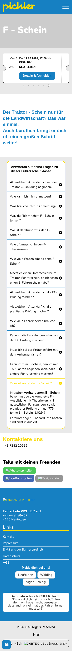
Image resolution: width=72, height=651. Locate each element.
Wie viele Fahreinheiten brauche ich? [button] (32, 323)
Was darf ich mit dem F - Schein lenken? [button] (32, 218)
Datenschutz (11, 556)
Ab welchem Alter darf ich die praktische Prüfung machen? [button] (30, 309)
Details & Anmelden (37, 75)
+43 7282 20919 (15, 446)
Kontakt (8, 537)
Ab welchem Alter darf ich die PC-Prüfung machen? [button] (33, 294)
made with (14, 644)
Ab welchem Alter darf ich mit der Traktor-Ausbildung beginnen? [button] (33, 184)
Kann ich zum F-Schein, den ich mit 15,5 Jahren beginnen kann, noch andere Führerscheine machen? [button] (34, 369)
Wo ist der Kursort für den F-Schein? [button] (30, 232)
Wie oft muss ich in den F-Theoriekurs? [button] (28, 246)
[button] (24, 86)
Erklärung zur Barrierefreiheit (23, 549)
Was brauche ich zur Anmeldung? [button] (33, 206)
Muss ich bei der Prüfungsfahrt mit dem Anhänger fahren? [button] (34, 352)
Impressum (10, 543)
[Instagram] (38, 634)
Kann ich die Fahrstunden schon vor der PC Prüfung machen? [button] (34, 337)
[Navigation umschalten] (65, 7)
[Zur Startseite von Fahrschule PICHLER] (19, 500)
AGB (6, 562)
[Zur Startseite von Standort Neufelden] (26, 7)
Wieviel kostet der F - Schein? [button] (31, 383)
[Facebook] (34, 634)
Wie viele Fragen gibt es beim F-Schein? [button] (32, 261)
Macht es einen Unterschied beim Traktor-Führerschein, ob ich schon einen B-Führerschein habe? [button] (34, 278)
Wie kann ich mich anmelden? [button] (30, 196)
